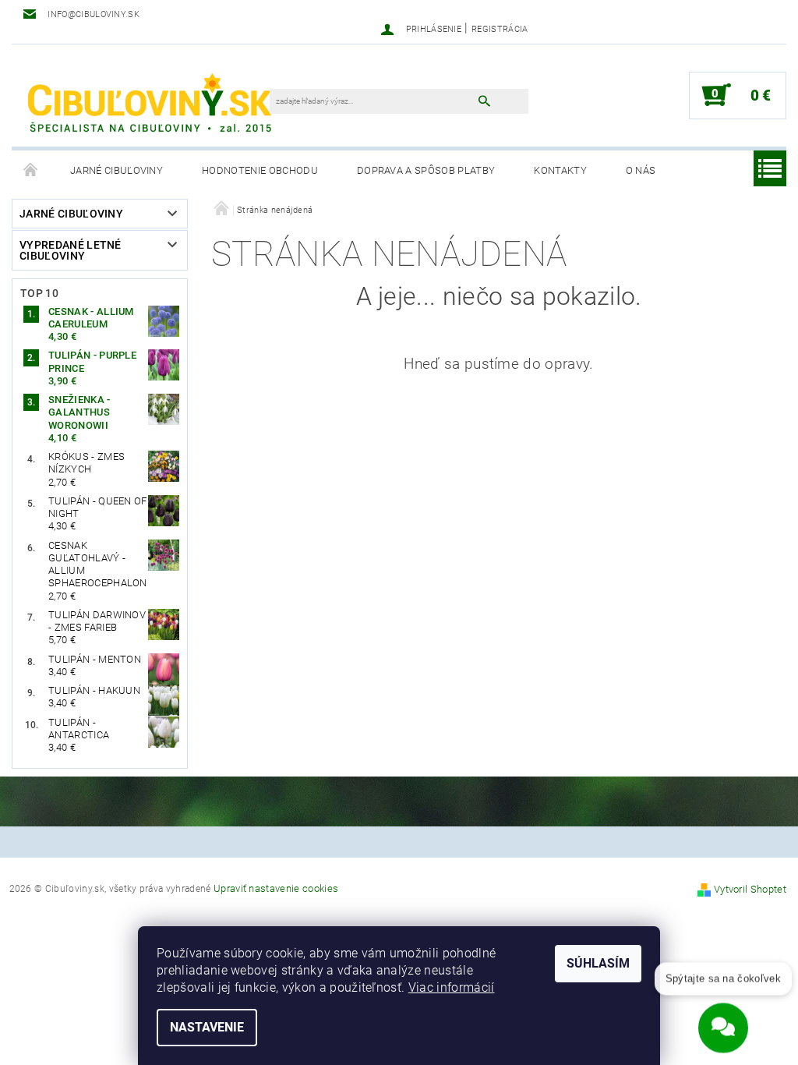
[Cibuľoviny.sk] (148, 103)
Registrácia (499, 29)
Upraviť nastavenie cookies (276, 888)
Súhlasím (598, 963)
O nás (641, 170)
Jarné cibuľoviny (116, 170)
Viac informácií (451, 987)
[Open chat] (723, 1025)
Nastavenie (207, 1027)
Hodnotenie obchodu (260, 170)
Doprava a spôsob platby (426, 170)
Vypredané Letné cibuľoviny (70, 250)
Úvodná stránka (31, 170)
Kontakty (560, 170)
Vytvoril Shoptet (750, 889)
